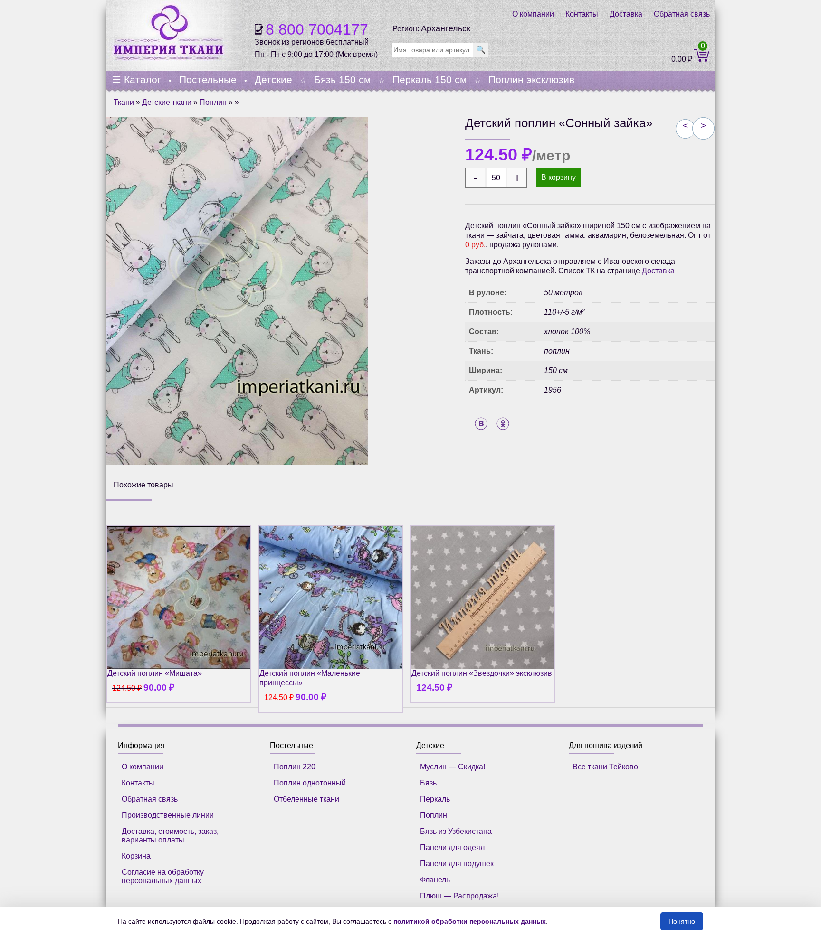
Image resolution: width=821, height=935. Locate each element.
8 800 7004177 (317, 29)
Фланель (435, 880)
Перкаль (435, 799)
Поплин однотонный (310, 783)
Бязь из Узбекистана (456, 831)
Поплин (213, 102)
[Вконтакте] (481, 423)
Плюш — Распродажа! (459, 896)
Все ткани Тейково (605, 767)
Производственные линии (168, 815)
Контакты (581, 14)
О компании (533, 14)
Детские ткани (166, 102)
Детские (273, 79)
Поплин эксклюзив (531, 79)
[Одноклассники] (502, 423)
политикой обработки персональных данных (469, 921)
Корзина (136, 856)
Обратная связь (682, 14)
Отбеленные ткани (306, 799)
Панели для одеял (452, 847)
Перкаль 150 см (429, 79)
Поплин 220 (294, 767)
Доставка (626, 14)
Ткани (124, 102)
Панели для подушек (457, 864)
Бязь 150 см (342, 79)
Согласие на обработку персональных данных (163, 876)
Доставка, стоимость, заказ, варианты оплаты (170, 835)
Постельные (208, 79)
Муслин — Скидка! (452, 767)
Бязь (428, 783)
